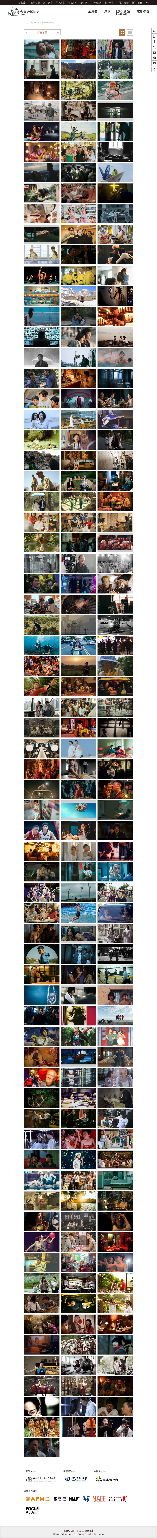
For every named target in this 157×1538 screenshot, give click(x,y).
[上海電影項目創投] (118, 1498)
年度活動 (72, 2)
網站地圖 (69, 1530)
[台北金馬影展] (41, 1478)
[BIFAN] (94, 1498)
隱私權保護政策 (84, 1530)
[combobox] (42, 32)
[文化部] (76, 1478)
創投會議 (35, 22)
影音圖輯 (85, 2)
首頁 (26, 22)
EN (147, 2)
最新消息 (60, 2)
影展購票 (22, 2)
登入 (134, 2)
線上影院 (47, 2)
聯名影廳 (35, 2)
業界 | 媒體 (123, 2)
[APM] (38, 1498)
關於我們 (109, 2)
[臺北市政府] (107, 1478)
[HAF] (67, 1498)
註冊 (140, 2)
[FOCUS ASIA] (33, 1510)
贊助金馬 (97, 2)
